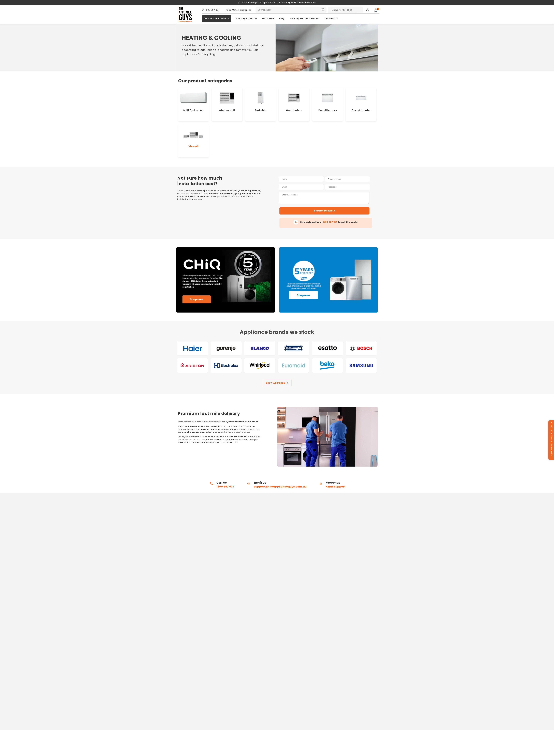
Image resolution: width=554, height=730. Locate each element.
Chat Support (336, 486)
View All (193, 146)
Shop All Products (218, 18)
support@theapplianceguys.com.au (280, 486)
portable (260, 110)
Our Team (268, 18)
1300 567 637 (213, 10)
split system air (193, 110)
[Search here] (323, 10)
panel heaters (327, 110)
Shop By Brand (244, 18)
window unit (227, 110)
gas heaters (294, 110)
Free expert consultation (304, 18)
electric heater (361, 110)
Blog (281, 18)
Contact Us (331, 18)
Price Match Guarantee (238, 10)
